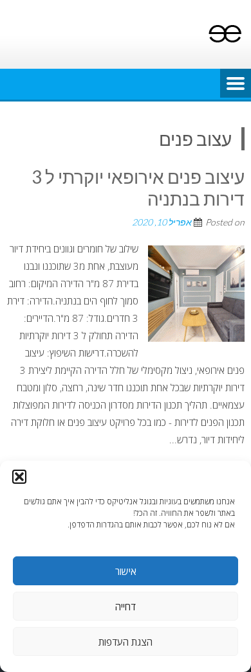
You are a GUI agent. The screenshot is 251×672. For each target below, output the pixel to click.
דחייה (125, 606)
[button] (19, 476)
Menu (235, 84)
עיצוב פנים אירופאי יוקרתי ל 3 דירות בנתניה (138, 187)
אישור (125, 571)
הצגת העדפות (125, 641)
